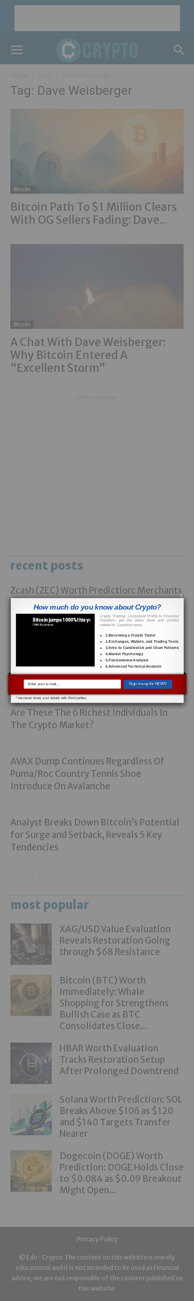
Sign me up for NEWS (148, 684)
